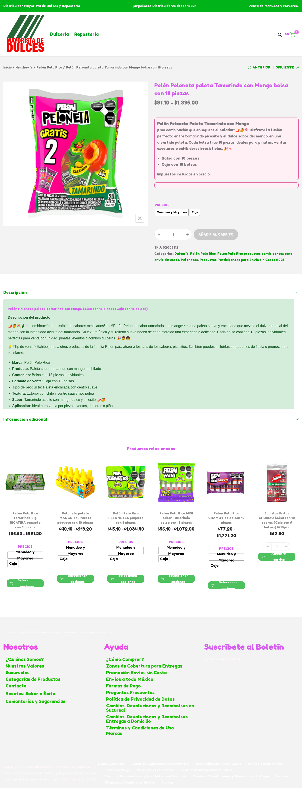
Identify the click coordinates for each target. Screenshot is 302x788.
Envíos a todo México (129, 679)
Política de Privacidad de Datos (140, 699)
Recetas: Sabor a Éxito (30, 693)
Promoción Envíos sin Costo (136, 672)
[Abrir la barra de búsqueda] (280, 34)
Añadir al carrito (215, 234)
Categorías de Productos (33, 679)
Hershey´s (24, 67)
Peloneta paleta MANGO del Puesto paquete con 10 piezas (75, 517)
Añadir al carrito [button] (279, 557)
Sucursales (17, 672)
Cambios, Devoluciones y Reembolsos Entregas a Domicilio (147, 719)
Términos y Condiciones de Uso (140, 728)
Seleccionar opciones (27, 583)
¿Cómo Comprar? (125, 659)
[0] (292, 34)
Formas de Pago (123, 686)
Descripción (15, 292)
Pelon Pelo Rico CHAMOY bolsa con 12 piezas (226, 517)
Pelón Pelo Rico (49, 67)
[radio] (171, 212)
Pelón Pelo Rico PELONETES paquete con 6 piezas (125, 517)
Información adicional (25, 419)
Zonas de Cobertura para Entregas (144, 666)
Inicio (7, 67)
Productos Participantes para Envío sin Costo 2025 (242, 260)
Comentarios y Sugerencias (35, 701)
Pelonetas (189, 260)
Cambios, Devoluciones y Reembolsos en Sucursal (150, 708)
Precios (162, 205)
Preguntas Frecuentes (130, 692)
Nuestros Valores (25, 666)
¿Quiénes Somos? (25, 659)
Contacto (16, 686)
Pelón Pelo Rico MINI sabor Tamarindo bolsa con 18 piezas (176, 517)
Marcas (114, 733)
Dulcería (59, 34)
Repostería (86, 34)
